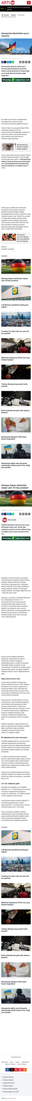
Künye (11, 1062)
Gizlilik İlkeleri (25, 1062)
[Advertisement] (16, 24)
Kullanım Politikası (10, 1064)
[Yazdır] (20, 62)
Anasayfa (6, 15)
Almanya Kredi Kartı (9, 1083)
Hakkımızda (4, 1062)
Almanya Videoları (8, 1080)
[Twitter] (5, 62)
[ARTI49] (8, 2)
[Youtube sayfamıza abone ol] (16, 1069)
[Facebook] (2, 62)
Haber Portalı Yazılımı (10, 1098)
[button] (23, 62)
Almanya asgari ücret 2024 (11, 1092)
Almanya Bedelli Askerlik (10, 1089)
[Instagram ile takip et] (20, 1069)
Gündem (13, 15)
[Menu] (28, 2)
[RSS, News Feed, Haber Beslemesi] (24, 1069)
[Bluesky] (8, 62)
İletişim (17, 1062)
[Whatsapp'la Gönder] (13, 62)
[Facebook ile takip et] (7, 1069)
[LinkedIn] (10, 62)
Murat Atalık (12, 520)
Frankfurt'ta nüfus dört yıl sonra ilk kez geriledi (18, 8)
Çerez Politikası (21, 1064)
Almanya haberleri (8, 1077)
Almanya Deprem (8, 1086)
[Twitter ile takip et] (12, 1069)
